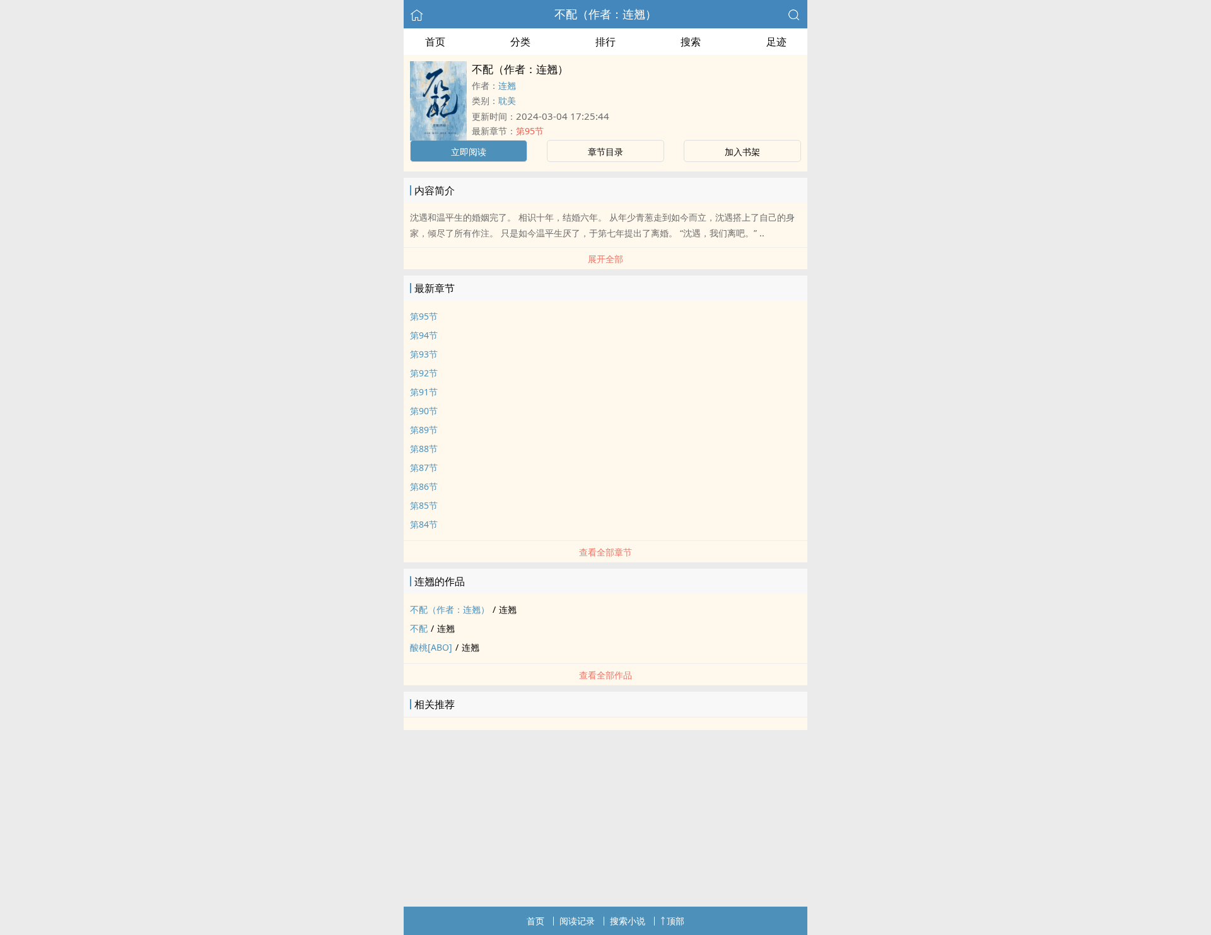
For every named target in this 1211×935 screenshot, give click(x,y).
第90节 (424, 411)
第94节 (424, 335)
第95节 (530, 131)
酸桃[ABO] (431, 647)
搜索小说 (627, 921)
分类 (520, 42)
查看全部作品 (605, 675)
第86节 (424, 486)
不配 (419, 628)
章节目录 (605, 152)
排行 (605, 42)
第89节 (424, 430)
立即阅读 (468, 152)
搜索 (691, 42)
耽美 (507, 101)
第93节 (424, 354)
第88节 (424, 449)
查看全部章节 (605, 552)
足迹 (776, 42)
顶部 (675, 921)
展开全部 (605, 259)
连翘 (507, 85)
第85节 (424, 505)
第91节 (424, 392)
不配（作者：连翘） (605, 13)
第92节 (424, 373)
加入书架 (742, 152)
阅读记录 (577, 921)
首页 (435, 42)
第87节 (424, 467)
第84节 (424, 524)
